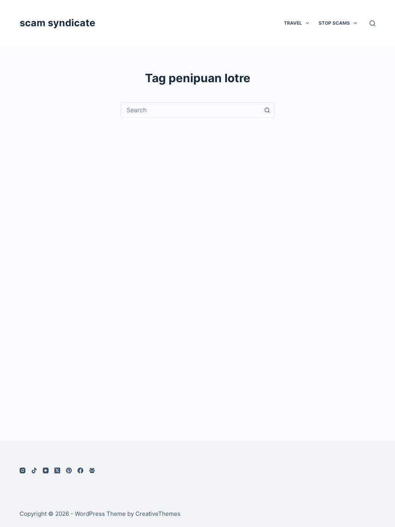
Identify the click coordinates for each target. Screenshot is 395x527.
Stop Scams (334, 23)
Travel (293, 23)
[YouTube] (46, 470)
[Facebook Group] (92, 470)
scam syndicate (57, 23)
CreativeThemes (158, 513)
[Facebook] (80, 470)
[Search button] (267, 110)
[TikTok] (34, 470)
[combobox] (190, 110)
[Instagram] (22, 470)
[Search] (372, 23)
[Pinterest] (69, 470)
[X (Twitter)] (57, 470)
